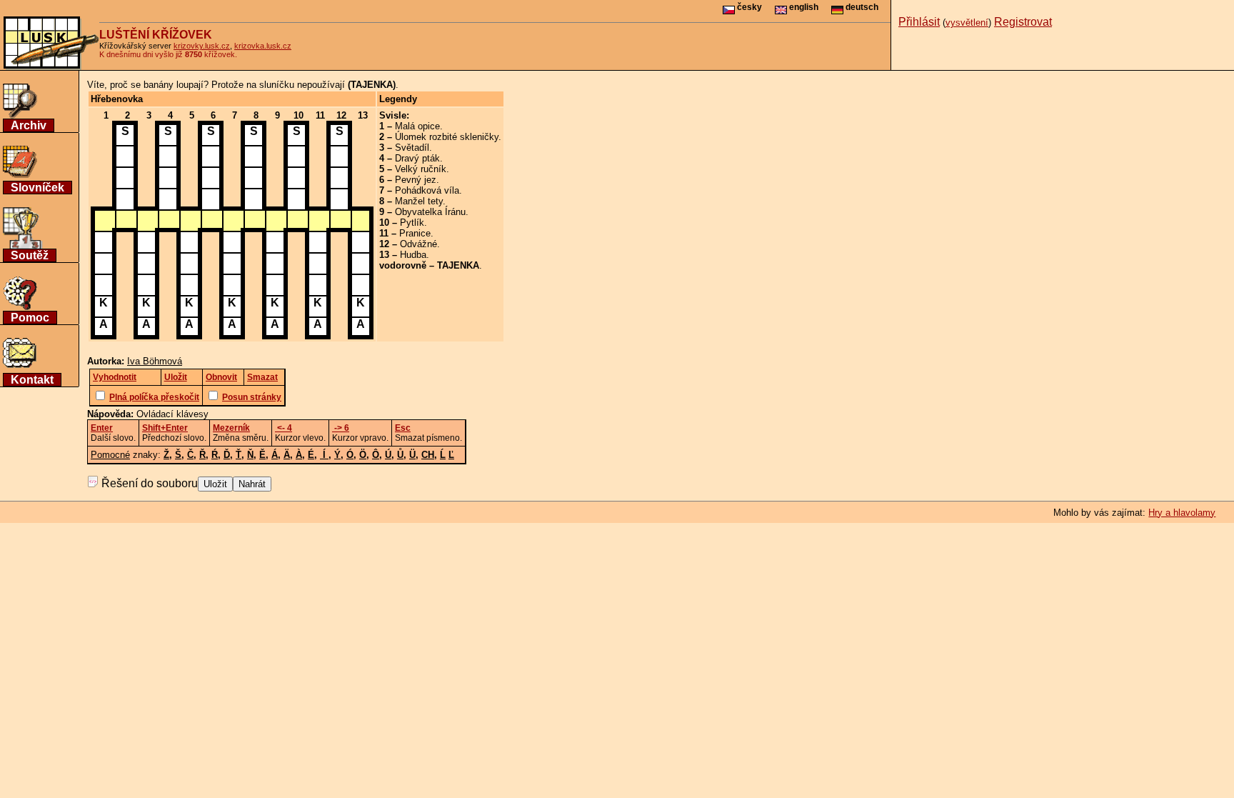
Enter (102, 428)
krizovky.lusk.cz (202, 45)
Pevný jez (415, 179)
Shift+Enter (165, 428)
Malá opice (417, 126)
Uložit (215, 484)
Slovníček (37, 187)
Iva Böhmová (154, 361)
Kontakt (32, 380)
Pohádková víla (427, 190)
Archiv (28, 125)
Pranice (415, 233)
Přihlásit (919, 22)
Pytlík (412, 222)
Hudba (413, 254)
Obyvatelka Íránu (430, 211)
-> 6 (340, 428)
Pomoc (30, 317)
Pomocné (110, 454)
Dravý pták (417, 158)
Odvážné (418, 244)
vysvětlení (966, 22)
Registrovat (1023, 22)
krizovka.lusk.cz (262, 45)
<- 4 (283, 428)
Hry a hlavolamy (1181, 512)
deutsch (860, 7)
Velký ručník (420, 169)
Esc (403, 428)
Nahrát (252, 484)
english (802, 7)
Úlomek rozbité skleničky (446, 136)
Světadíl (412, 147)
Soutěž (30, 255)
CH (427, 454)
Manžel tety (419, 201)
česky (748, 7)
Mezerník (231, 428)
